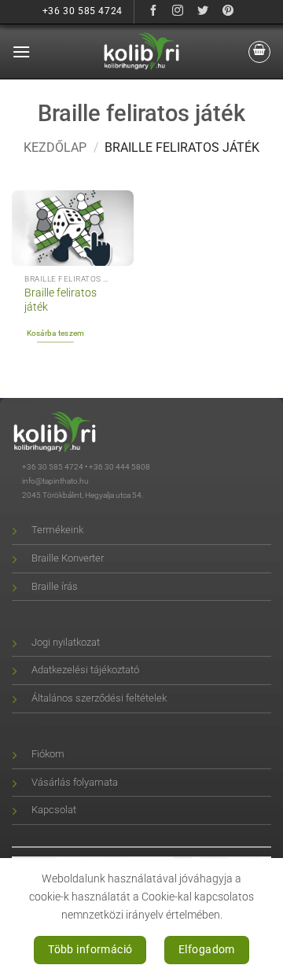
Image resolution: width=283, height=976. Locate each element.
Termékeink (57, 530)
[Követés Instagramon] (178, 11)
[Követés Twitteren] (203, 11)
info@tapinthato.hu (55, 481)
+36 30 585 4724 (52, 466)
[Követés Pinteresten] (228, 11)
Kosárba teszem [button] (56, 333)
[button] (21, 51)
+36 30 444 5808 (119, 466)
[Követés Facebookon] (153, 11)
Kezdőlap (55, 147)
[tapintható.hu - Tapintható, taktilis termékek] (141, 51)
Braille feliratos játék (60, 299)
